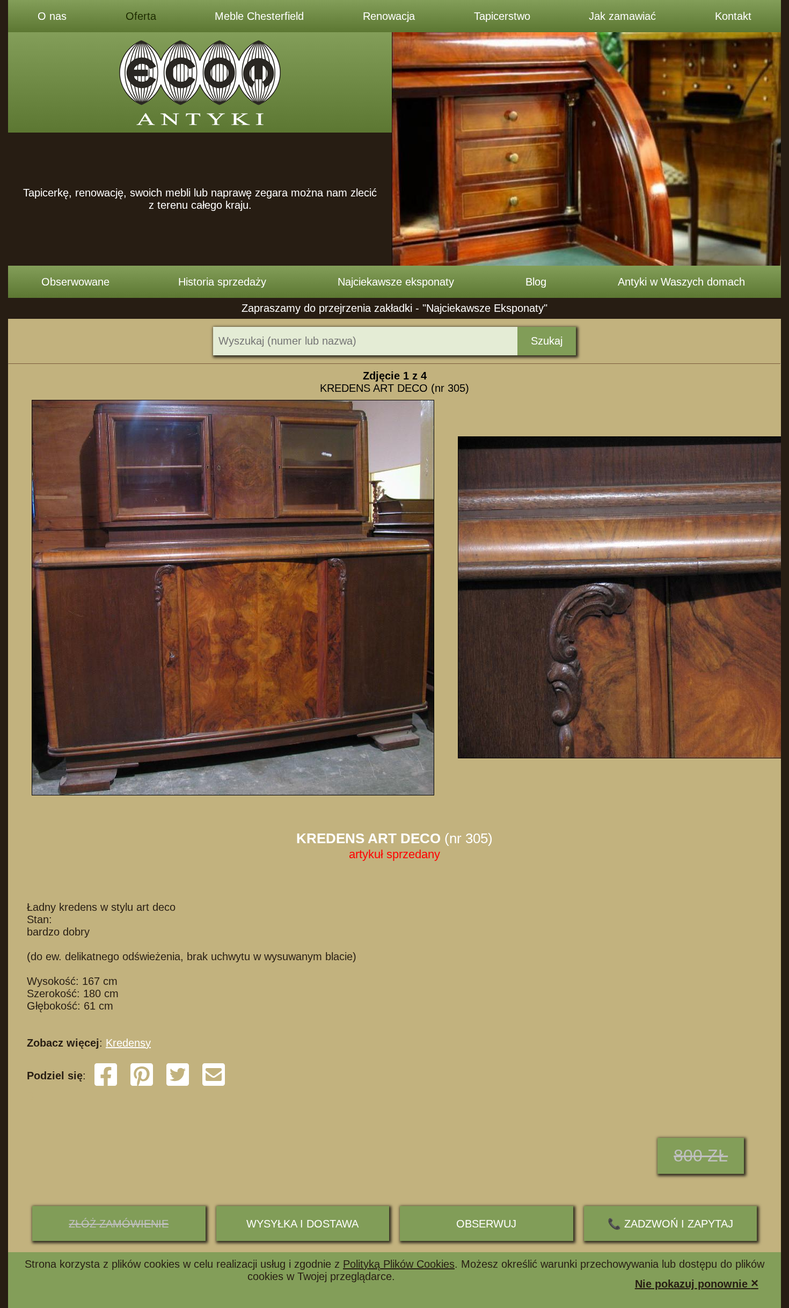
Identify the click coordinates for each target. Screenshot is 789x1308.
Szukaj (546, 341)
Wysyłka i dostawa (302, 1224)
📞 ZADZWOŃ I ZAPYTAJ (670, 1224)
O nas (52, 16)
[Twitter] (178, 1084)
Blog (535, 282)
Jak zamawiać (622, 16)
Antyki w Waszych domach (681, 282)
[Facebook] (106, 1084)
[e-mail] (214, 1084)
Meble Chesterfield (259, 16)
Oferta (141, 16)
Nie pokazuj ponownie (696, 1283)
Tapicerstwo (502, 16)
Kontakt (733, 16)
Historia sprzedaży (222, 282)
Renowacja (389, 16)
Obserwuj (486, 1224)
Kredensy (128, 1043)
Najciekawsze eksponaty (396, 282)
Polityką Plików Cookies (399, 1264)
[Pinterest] (142, 1084)
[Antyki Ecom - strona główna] (200, 82)
